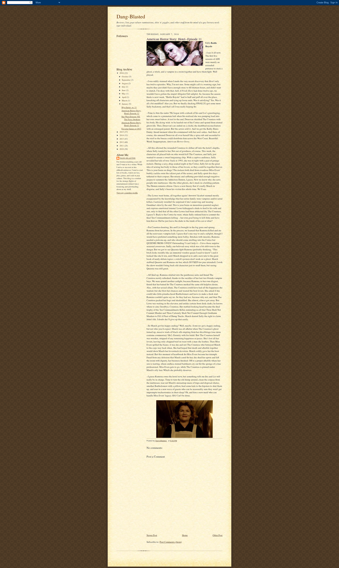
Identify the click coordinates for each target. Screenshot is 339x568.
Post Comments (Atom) (171, 541)
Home (185, 535)
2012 (122, 142)
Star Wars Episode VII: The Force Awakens (130, 118)
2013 (122, 138)
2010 (122, 149)
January (125, 103)
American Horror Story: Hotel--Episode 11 (131, 124)
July (124, 86)
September (126, 79)
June (124, 90)
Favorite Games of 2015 (131, 128)
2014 (122, 135)
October (125, 76)
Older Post (217, 535)
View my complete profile (127, 192)
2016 (122, 73)
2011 (122, 145)
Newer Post (152, 535)
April (124, 97)
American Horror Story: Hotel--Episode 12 (131, 112)
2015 (122, 132)
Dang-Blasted (131, 16)
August (125, 83)
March (125, 100)
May (124, 93)
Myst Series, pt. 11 (129, 107)
